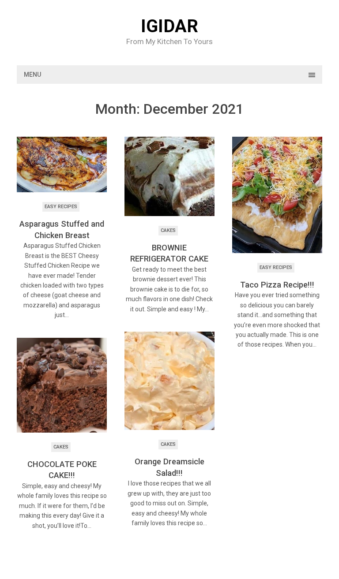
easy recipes (61, 206)
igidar (169, 26)
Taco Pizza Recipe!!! (277, 284)
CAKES (168, 230)
